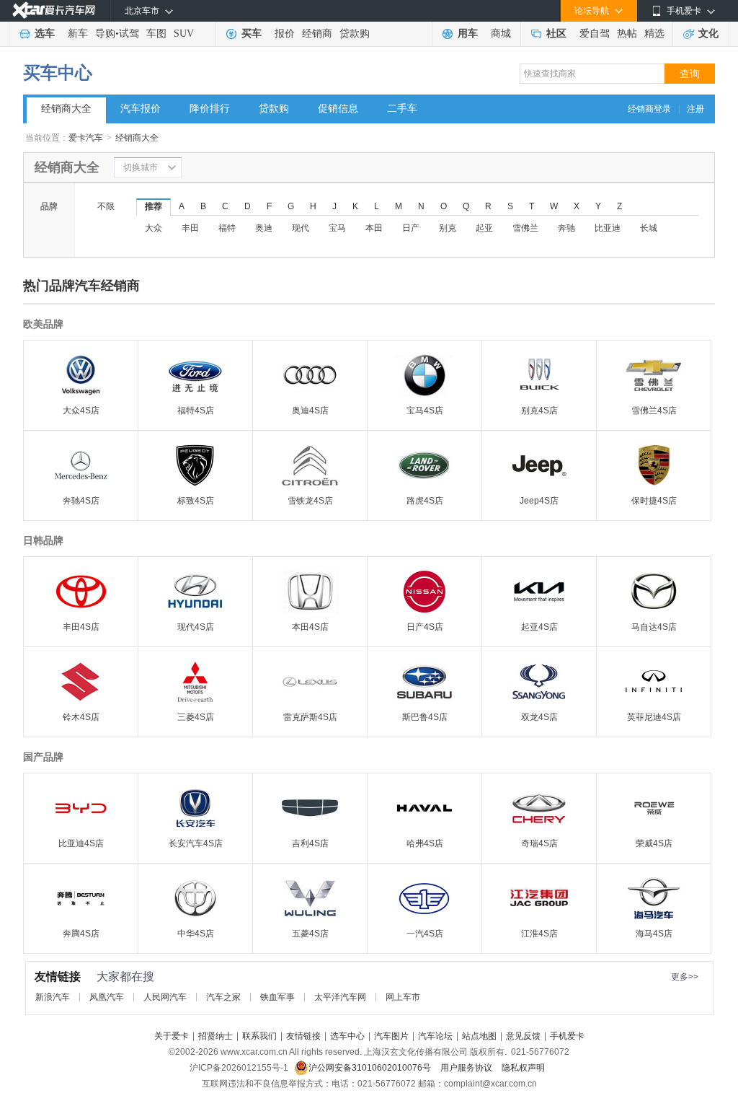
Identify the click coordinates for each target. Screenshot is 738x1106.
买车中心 (57, 72)
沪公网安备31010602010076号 (370, 1068)
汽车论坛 (435, 1036)
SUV (184, 33)
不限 (106, 206)
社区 (556, 33)
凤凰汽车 (106, 997)
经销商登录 (649, 109)
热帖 (627, 33)
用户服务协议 (467, 1068)
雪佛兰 (525, 228)
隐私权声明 (523, 1068)
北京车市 (142, 11)
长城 (648, 228)
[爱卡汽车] (53, 10)
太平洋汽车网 (340, 997)
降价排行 (210, 108)
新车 (78, 33)
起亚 (484, 228)
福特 (227, 228)
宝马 (337, 228)
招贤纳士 (215, 1036)
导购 (105, 33)
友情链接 (303, 1036)
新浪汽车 (52, 997)
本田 (374, 228)
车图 (156, 33)
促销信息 (338, 108)
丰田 (190, 228)
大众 (153, 228)
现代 (300, 228)
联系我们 (259, 1036)
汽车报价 (140, 108)
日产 (410, 228)
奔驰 (566, 228)
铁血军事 (277, 997)
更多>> (684, 977)
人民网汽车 (165, 997)
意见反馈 (523, 1036)
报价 (285, 33)
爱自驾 (594, 33)
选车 (45, 33)
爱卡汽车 (85, 138)
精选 (654, 33)
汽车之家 (223, 997)
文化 (708, 33)
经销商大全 (66, 108)
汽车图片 (391, 1036)
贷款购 (354, 33)
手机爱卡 (567, 1036)
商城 (501, 33)
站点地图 (479, 1036)
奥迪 (263, 228)
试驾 (129, 33)
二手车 (402, 108)
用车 (468, 33)
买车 (251, 33)
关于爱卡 (171, 1036)
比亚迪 (608, 228)
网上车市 (403, 997)
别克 (447, 228)
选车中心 (347, 1036)
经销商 (317, 33)
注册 (695, 109)
